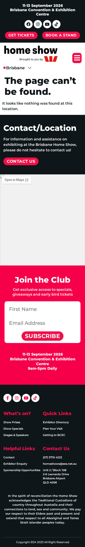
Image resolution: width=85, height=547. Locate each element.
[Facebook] (28, 24)
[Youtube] (47, 24)
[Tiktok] (56, 24)
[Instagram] (38, 24)
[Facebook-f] (7, 398)
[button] (77, 58)
